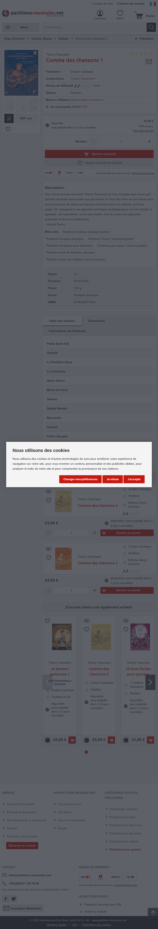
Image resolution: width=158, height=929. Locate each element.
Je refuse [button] (113, 479)
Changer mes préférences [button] (80, 479)
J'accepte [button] (134, 479)
